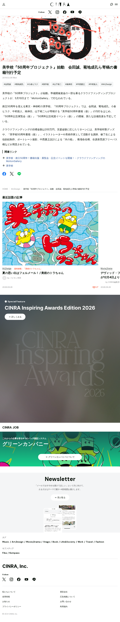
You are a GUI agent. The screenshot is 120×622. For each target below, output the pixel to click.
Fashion (100, 542)
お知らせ (6, 601)
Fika (4, 553)
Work (80, 542)
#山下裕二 (57, 84)
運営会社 (64, 592)
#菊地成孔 (19, 84)
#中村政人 (93, 84)
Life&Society (68, 542)
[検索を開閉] (111, 4)
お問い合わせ (65, 601)
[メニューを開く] (116, 4)
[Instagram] (57, 12)
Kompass (14, 553)
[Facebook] (64, 12)
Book (55, 542)
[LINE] (80, 12)
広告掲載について (67, 596)
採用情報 (6, 596)
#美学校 (45, 84)
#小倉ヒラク (32, 84)
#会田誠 (7, 84)
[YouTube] (72, 12)
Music (5, 542)
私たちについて (8, 592)
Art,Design (15, 189)
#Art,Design (106, 84)
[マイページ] (3, 4)
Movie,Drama (33, 542)
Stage (46, 542)
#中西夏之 (80, 84)
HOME (5, 189)
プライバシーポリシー (11, 606)
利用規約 (64, 606)
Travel (89, 542)
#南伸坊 (68, 84)
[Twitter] (50, 12)
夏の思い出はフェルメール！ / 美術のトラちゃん (33, 272)
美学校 (9, 165)
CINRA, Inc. (15, 566)
